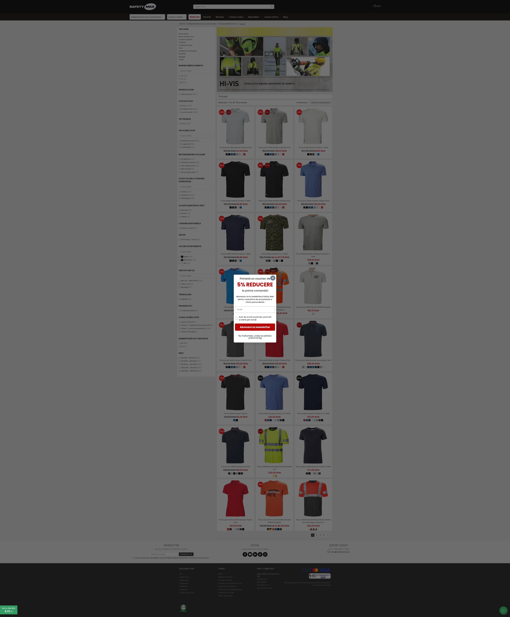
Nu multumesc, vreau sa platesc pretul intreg (255, 336)
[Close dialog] (273, 278)
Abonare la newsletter (255, 327)
